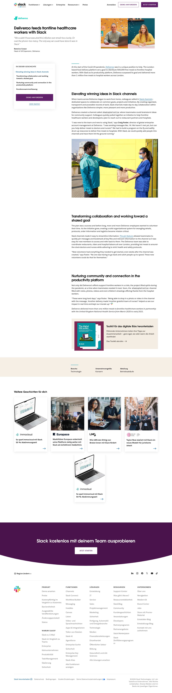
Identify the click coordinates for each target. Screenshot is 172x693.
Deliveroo (110, 67)
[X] (147, 574)
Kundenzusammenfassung (26, 89)
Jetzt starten (149, 5)
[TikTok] (157, 574)
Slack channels (145, 99)
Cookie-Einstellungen (66, 679)
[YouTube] (152, 574)
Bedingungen (51, 679)
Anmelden (111, 5)
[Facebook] (142, 574)
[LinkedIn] (132, 574)
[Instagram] (137, 574)
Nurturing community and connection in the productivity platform (33, 84)
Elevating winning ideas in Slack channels (32, 72)
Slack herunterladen (22, 679)
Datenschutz (39, 679)
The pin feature (126, 236)
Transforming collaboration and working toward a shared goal (32, 77)
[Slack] (20, 4)
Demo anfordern (128, 5)
